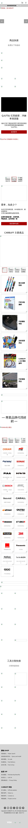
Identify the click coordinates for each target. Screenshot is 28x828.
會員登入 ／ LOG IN (6, 777)
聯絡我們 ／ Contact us (7, 795)
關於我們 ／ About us (7, 793)
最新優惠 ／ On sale (6, 759)
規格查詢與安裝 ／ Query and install (11, 756)
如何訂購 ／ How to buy (7, 764)
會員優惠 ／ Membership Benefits (10, 774)
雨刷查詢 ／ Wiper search (8, 753)
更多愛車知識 (14, 223)
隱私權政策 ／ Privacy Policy (9, 780)
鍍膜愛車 (14, 132)
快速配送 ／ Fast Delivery (8, 762)
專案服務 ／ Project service (8, 798)
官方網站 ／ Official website (9, 790)
